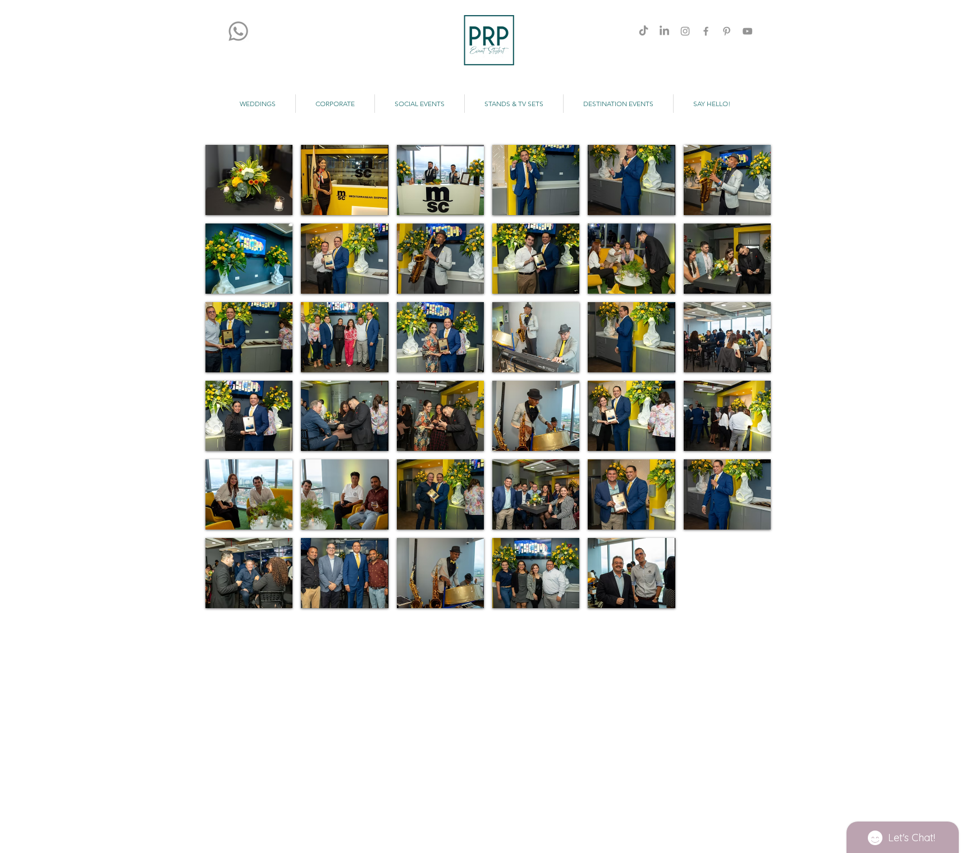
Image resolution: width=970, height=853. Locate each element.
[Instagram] (685, 31)
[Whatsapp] (238, 31)
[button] (248, 180)
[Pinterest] (727, 31)
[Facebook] (706, 31)
